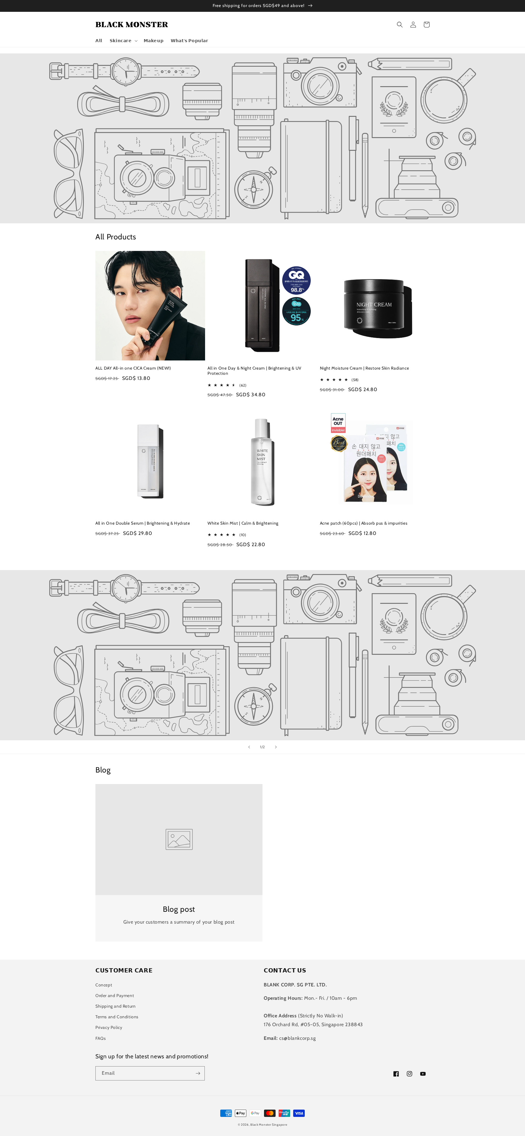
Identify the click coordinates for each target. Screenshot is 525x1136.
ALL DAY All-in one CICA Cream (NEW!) (133, 368)
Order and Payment (114, 995)
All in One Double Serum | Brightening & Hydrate (142, 523)
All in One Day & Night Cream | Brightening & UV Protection (254, 371)
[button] (123, 40)
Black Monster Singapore (268, 1125)
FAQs (100, 1038)
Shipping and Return (115, 1006)
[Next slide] (276, 747)
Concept (103, 985)
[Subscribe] (197, 1073)
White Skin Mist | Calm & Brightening (243, 523)
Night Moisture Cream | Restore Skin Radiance (364, 368)
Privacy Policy (108, 1027)
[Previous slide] (249, 747)
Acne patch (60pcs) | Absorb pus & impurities (364, 523)
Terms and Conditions (117, 1016)
